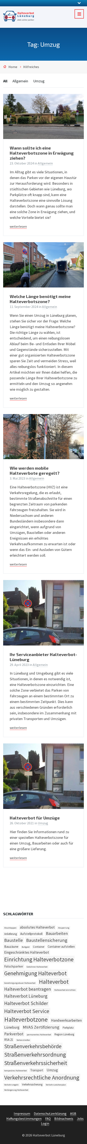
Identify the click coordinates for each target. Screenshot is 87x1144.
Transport (36, 1070)
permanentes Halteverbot (39, 1034)
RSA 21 (8, 1040)
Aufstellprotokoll (31, 934)
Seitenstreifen (23, 1040)
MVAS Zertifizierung (41, 1027)
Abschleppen (10, 927)
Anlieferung (10, 934)
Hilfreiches (31, 67)
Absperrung (63, 927)
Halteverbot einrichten (65, 990)
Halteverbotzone (26, 1019)
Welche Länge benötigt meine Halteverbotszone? (40, 299)
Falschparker (13, 966)
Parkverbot (13, 1033)
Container (38, 947)
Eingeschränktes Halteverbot (26, 952)
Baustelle (13, 940)
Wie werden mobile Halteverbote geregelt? (35, 470)
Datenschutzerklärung (50, 1114)
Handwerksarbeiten (66, 1020)
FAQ (48, 1119)
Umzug (39, 81)
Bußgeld (26, 947)
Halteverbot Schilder (26, 1003)
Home (12, 67)
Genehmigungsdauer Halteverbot (19, 983)
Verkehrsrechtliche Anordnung (41, 1077)
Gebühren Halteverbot (37, 966)
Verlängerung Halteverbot (16, 1090)
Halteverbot (54, 981)
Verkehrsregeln (11, 1084)
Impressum (22, 1114)
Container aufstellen (61, 947)
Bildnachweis (63, 1119)
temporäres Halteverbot (15, 1070)
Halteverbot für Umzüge (35, 817)
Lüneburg (11, 1027)
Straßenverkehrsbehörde (32, 1046)
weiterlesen (18, 227)
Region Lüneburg (64, 1034)
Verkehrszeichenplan (56, 1084)
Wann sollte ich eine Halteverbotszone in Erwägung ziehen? (42, 152)
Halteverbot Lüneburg (25, 996)
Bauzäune (11, 946)
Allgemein (20, 81)
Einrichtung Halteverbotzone (38, 959)
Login (45, 1123)
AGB (73, 1114)
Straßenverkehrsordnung (35, 1054)
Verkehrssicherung (32, 1084)
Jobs (80, 1119)
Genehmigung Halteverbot (35, 973)
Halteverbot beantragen (27, 989)
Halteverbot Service (26, 1011)
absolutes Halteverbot (37, 927)
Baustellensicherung (46, 940)
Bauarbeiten (57, 933)
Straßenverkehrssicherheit (35, 1063)
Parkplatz (68, 1027)
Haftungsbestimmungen (24, 1119)
